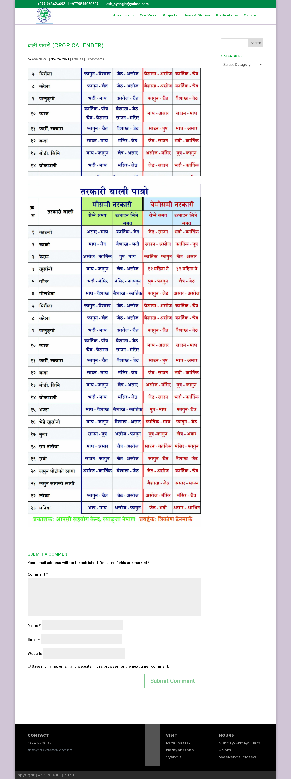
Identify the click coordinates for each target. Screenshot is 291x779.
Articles (77, 59)
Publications (227, 15)
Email (34, 639)
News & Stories (196, 15)
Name (34, 625)
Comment (38, 574)
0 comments (94, 59)
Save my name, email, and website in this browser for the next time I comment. (100, 666)
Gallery (250, 15)
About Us (121, 15)
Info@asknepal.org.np (50, 750)
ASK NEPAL (40, 59)
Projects (170, 15)
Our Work (148, 15)
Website (35, 653)
